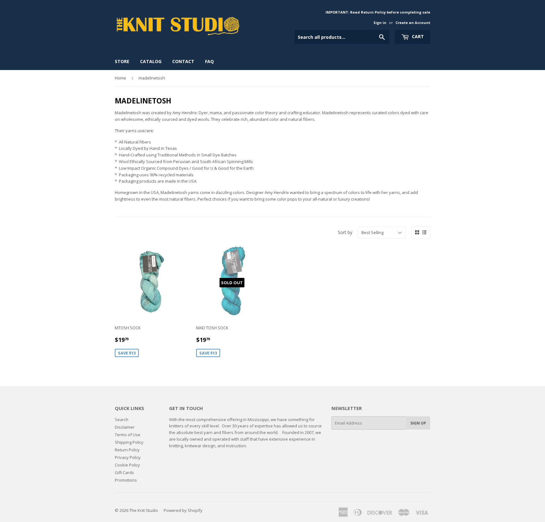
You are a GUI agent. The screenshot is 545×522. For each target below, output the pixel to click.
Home (120, 78)
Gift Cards (124, 472)
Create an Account (413, 22)
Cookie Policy (127, 465)
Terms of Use (127, 434)
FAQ (209, 61)
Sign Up (418, 423)
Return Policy (127, 450)
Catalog (150, 61)
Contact (183, 61)
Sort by (345, 232)
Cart (417, 36)
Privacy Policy (128, 457)
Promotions (126, 480)
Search (121, 419)
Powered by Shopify (183, 510)
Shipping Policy (129, 442)
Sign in (379, 22)
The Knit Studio (143, 510)
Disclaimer (125, 427)
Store (122, 61)
